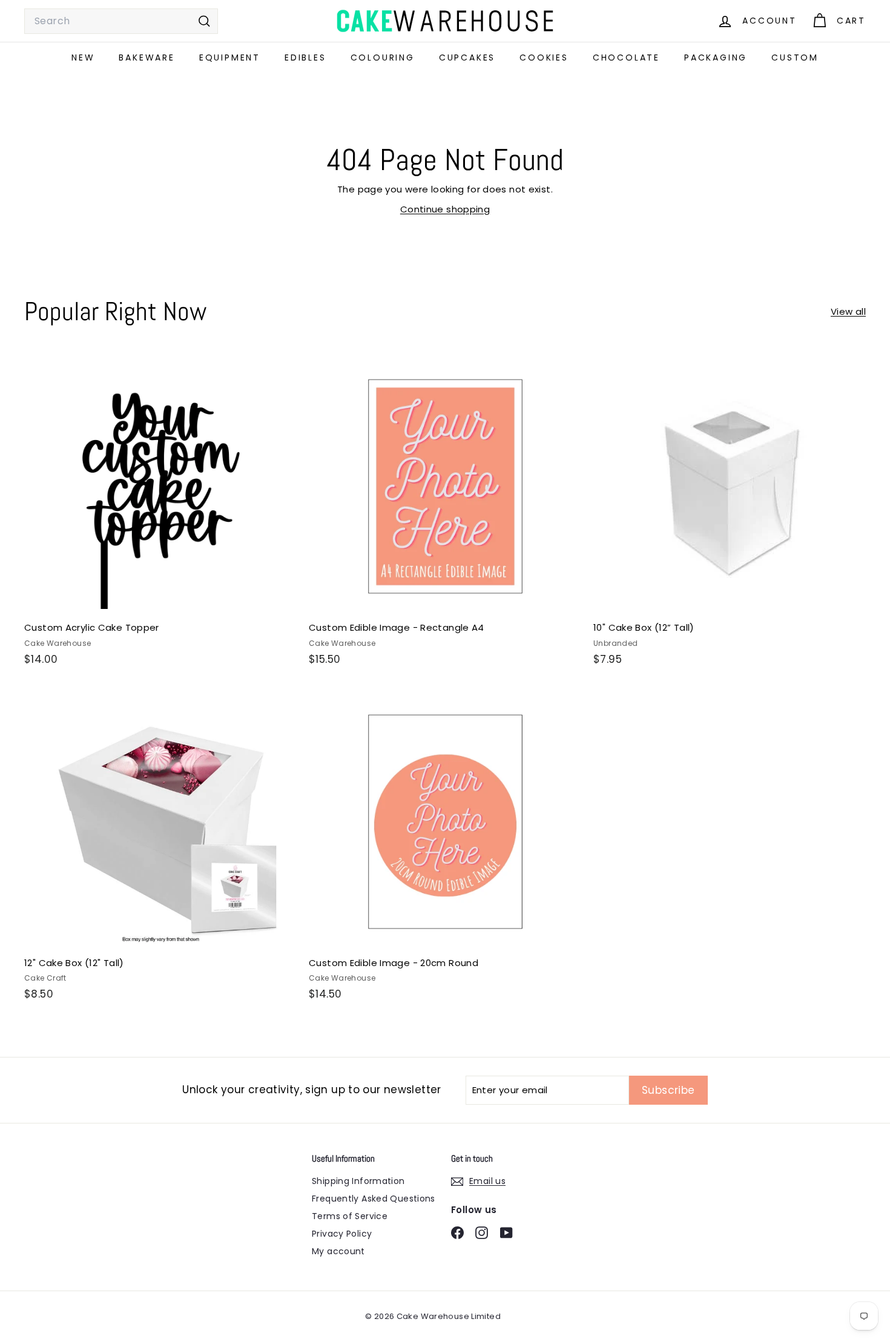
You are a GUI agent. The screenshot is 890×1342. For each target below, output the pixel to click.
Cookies (544, 57)
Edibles (305, 57)
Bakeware (146, 57)
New (82, 57)
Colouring (383, 57)
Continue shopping (445, 209)
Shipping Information (358, 1181)
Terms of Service (349, 1216)
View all (848, 311)
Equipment (229, 57)
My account (338, 1251)
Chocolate (626, 57)
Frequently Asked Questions (373, 1198)
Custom (795, 57)
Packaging (715, 57)
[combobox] (121, 21)
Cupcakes (467, 57)
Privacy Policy (342, 1234)
